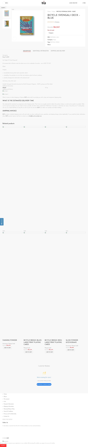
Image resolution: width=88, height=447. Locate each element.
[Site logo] (44, 2)
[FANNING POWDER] (12, 178)
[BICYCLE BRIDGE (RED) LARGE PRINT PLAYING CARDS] (54, 178)
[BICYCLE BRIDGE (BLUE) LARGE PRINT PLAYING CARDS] (33, 178)
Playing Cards (11, 343)
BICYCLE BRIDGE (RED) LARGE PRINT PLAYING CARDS (53, 342)
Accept (3, 445)
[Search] (79, 3)
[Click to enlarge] (14, 38)
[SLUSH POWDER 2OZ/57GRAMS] (75, 178)
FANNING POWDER (10, 340)
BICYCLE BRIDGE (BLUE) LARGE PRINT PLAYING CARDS (33, 342)
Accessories (5, 343)
